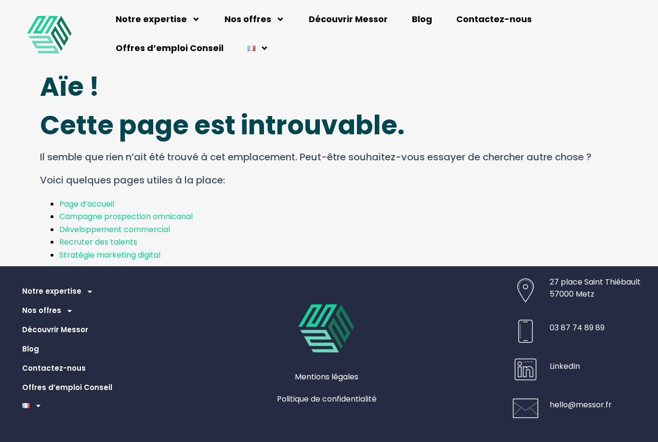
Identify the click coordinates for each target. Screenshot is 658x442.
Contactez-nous (494, 19)
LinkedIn (565, 366)
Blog (422, 19)
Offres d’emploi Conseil (170, 48)
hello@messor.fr (581, 404)
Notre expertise (151, 19)
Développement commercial (116, 229)
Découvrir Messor (348, 19)
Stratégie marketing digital (109, 254)
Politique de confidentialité (327, 398)
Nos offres (247, 19)
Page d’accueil (86, 203)
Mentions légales (326, 376)
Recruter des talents (98, 241)
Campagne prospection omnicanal (126, 216)
